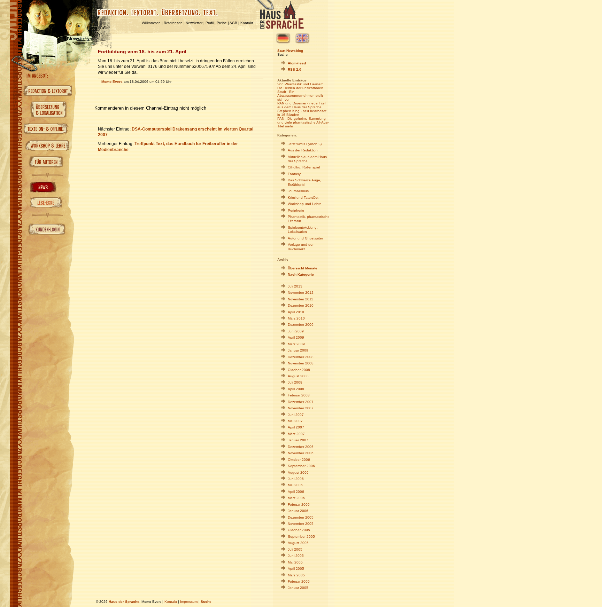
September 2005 (301, 536)
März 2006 (296, 498)
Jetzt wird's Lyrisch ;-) (305, 144)
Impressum (189, 602)
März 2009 (296, 344)
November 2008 (301, 363)
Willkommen (151, 23)
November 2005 (301, 524)
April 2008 (296, 389)
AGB (233, 23)
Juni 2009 (296, 331)
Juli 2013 (295, 286)
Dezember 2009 (301, 324)
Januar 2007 (298, 440)
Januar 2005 (298, 588)
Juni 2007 (296, 415)
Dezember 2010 (301, 305)
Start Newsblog (290, 51)
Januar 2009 (298, 350)
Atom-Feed (297, 63)
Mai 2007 (295, 421)
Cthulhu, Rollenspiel (304, 167)
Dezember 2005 (301, 517)
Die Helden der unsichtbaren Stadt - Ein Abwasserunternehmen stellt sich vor (300, 93)
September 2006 (301, 466)
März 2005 (296, 575)
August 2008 (298, 376)
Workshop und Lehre (305, 204)
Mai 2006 (295, 485)
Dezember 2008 (301, 357)
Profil (210, 23)
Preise (222, 23)
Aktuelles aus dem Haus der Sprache (307, 159)
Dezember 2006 (301, 447)
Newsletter (194, 23)
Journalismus (298, 191)
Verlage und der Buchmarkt (301, 247)
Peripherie (296, 210)
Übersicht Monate (302, 268)
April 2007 (296, 427)
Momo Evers (112, 82)
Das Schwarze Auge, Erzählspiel (304, 182)
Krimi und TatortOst (303, 197)
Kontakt (246, 23)
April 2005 (296, 568)
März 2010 (296, 318)
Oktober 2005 (299, 530)
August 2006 (298, 472)
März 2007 (296, 434)
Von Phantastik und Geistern (300, 84)
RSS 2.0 (294, 69)
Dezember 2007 (301, 402)
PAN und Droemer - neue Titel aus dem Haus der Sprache (301, 105)
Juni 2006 (296, 479)
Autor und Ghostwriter (305, 238)
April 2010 (296, 312)
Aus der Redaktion (303, 150)
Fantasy (294, 174)
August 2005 (298, 543)
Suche (282, 54)
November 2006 (301, 453)
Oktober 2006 (299, 460)
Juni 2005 (296, 556)
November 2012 (301, 292)
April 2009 (296, 337)
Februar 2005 (299, 581)
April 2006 (296, 492)
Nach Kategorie (301, 274)
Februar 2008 (299, 395)
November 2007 (301, 408)
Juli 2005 (295, 549)
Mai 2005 (295, 562)
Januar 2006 (298, 511)
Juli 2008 (295, 382)
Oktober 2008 (299, 370)
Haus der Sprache (124, 602)
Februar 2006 (299, 504)
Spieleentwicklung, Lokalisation (303, 230)
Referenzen (173, 23)
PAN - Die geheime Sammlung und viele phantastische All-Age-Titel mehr (303, 122)
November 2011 (300, 299)
